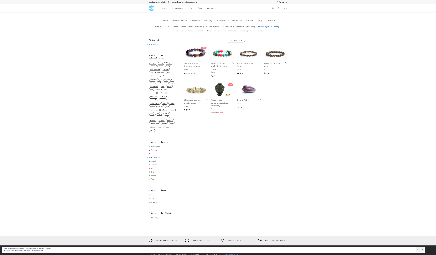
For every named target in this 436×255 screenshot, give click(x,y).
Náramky (195, 20)
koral (151, 89)
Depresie (222, 31)
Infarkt (261, 31)
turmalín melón (154, 123)
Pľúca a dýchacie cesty (268, 26)
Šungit (259, 20)
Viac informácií (38, 250)
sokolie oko (153, 120)
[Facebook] (277, 2)
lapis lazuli (162, 93)
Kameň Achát (243, 100)
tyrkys (172, 123)
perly (151, 113)
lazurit (170, 93)
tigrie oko (161, 120)
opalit (151, 110)
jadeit (159, 83)
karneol (169, 86)
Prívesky (207, 20)
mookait (172, 103)
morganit (152, 106)
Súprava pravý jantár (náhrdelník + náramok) (220, 103)
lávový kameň (161, 96)
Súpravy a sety (179, 20)
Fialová (153, 154)
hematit (152, 83)
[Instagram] (280, 2)
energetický (153, 79)
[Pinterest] (283, 2)
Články (201, 8)
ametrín (161, 66)
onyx (167, 106)
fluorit (161, 79)
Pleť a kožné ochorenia (182, 31)
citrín (168, 76)
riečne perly (165, 113)
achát (151, 62)
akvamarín (166, 62)
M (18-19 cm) (153, 218)
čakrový (160, 127)
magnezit (162, 100)
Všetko (164, 20)
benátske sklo (160, 72)
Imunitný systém (247, 31)
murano (161, 106)
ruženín (159, 117)
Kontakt (210, 8)
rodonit (152, 117)
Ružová (153, 168)
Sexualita (232, 31)
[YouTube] (286, 2)
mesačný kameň (154, 103)
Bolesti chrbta (212, 26)
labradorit (152, 93)
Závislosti (211, 31)
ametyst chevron (155, 69)
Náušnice (237, 20)
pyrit (157, 113)
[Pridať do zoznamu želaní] (207, 63)
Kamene (249, 20)
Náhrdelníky (222, 20)
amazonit (152, 66)
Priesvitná (154, 165)
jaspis (172, 83)
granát (168, 79)
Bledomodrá (155, 147)
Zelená (153, 176)
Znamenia (190, 8)
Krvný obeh (160, 26)
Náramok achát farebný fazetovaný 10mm (220, 66)
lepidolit (152, 96)
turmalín (170, 120)
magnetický (153, 100)
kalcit (162, 86)
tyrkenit (164, 123)
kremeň (158, 89)
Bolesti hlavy (227, 26)
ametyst (168, 66)
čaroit (167, 127)
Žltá (152, 179)
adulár (158, 62)
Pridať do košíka (189, 73)
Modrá (153, 161)
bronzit (169, 72)
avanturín (165, 69)
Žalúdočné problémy (245, 26)
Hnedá (153, 44)
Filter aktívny (237, 41)
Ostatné (271, 20)
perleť (172, 110)
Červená (154, 150)
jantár (165, 83)
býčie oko (152, 76)
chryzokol (161, 76)
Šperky (163, 8)
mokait (164, 103)
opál (157, 110)
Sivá (152, 172)
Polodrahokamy (176, 8)
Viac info (213, 112)
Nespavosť (173, 26)
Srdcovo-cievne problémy (192, 26)
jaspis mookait (154, 86)
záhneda (152, 127)
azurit (152, 72)
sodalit (167, 117)
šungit (152, 130)
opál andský (165, 110)
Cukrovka (199, 31)
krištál (165, 89)
